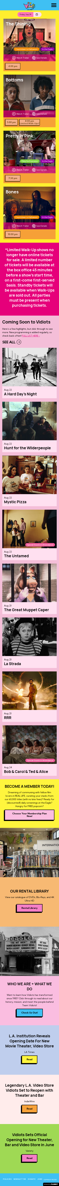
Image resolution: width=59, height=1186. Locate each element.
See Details (41, 58)
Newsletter (20, 1179)
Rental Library (29, 908)
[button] (54, 5)
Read (29, 1059)
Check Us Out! (29, 1012)
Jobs (40, 1179)
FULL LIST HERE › (31, 335)
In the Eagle (47, 49)
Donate (32, 1179)
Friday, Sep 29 (25, 14)
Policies (7, 1179)
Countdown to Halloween (26, 49)
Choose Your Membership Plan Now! (29, 815)
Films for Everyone (30, 161)
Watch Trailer (22, 58)
